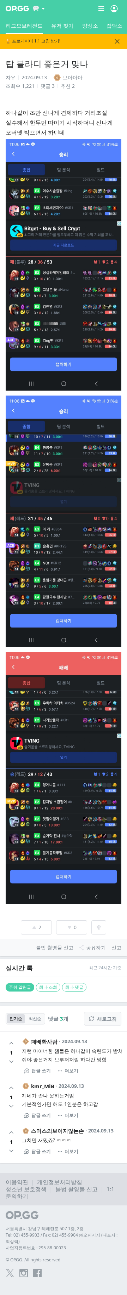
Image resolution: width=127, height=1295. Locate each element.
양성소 (90, 25)
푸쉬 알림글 (20, 987)
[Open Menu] (114, 8)
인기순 (16, 1019)
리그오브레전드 (24, 25)
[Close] (117, 41)
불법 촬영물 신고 (76, 1189)
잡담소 (114, 25)
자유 (11, 77)
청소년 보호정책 (26, 1189)
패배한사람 (44, 1041)
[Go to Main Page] (17, 8)
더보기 (71, 1070)
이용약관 (17, 1182)
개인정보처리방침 (59, 1182)
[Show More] (39, 8)
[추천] (11, 1043)
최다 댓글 (74, 987)
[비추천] (11, 1062)
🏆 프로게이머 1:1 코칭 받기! (33, 41)
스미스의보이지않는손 (57, 1130)
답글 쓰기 (41, 1070)
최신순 (35, 1019)
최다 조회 (48, 987)
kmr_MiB (42, 1086)
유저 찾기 (62, 25)
